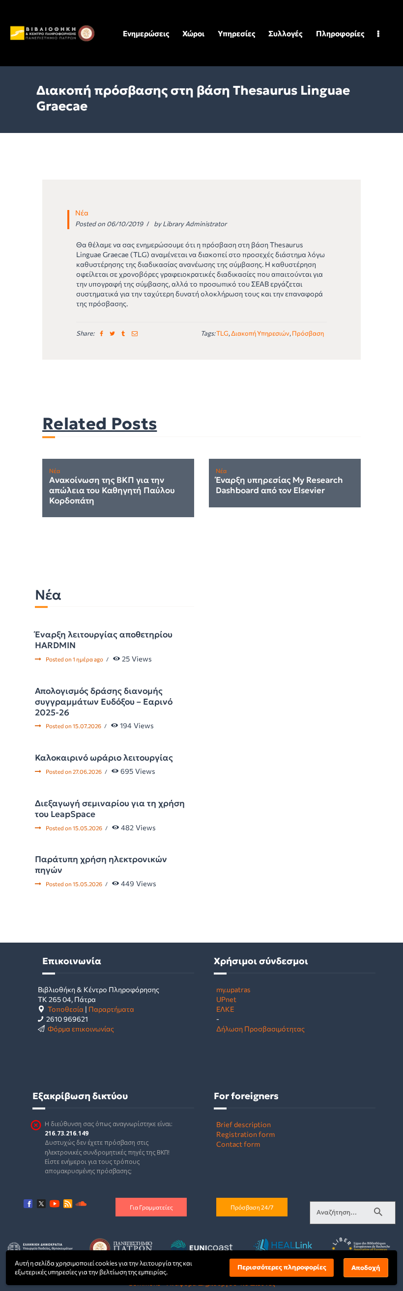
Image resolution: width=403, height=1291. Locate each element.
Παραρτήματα (111, 1008)
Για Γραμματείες (151, 1207)
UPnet (226, 999)
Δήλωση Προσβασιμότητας (260, 1028)
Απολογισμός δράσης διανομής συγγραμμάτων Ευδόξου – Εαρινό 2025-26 (104, 701)
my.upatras (233, 989)
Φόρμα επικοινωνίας (81, 1028)
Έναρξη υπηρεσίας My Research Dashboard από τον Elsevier (279, 485)
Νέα (81, 212)
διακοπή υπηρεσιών (260, 333)
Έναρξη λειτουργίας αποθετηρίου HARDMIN (104, 640)
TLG (222, 333)
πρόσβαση (308, 333)
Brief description (243, 1124)
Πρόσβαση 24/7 (251, 1207)
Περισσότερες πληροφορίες (281, 1267)
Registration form (245, 1134)
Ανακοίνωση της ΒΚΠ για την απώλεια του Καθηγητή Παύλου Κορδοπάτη (112, 490)
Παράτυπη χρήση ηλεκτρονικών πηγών (101, 864)
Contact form (238, 1143)
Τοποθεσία (66, 1008)
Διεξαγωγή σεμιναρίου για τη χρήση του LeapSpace (110, 808)
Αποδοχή (365, 1268)
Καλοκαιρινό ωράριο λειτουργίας (104, 757)
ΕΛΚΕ (225, 1008)
